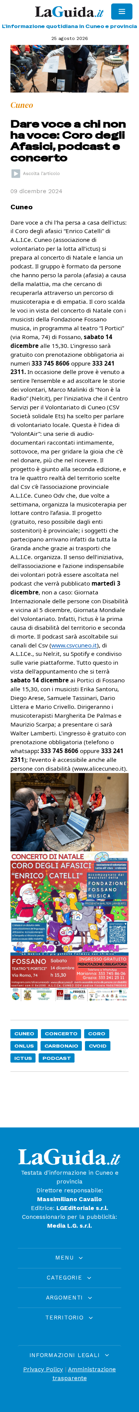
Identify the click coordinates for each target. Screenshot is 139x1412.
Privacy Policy (43, 1369)
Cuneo (24, 1033)
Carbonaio (61, 1046)
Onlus (24, 1046)
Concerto (61, 1033)
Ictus (23, 1058)
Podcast (56, 1058)
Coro (96, 1033)
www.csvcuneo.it (74, 645)
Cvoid (98, 1046)
